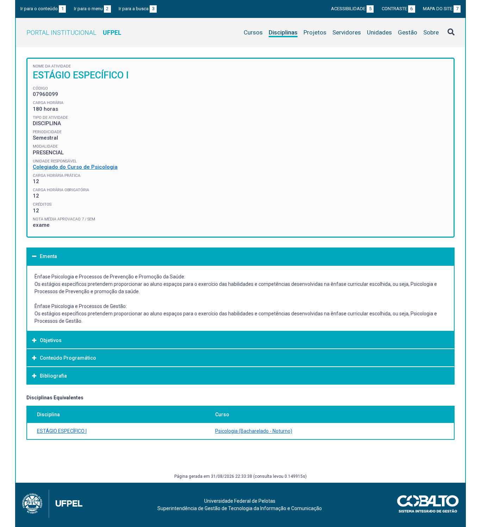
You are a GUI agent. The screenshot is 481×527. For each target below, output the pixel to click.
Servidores (346, 32)
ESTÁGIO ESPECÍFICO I (62, 431)
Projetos (315, 32)
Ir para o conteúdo (42, 8)
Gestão (407, 32)
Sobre (431, 32)
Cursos (253, 32)
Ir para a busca (137, 8)
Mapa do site (440, 8)
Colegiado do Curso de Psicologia (75, 167)
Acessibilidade (351, 8)
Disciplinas (283, 32)
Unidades (379, 32)
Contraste (397, 8)
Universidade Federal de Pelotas (239, 501)
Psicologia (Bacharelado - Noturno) (253, 431)
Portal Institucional (73, 32)
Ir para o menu (91, 8)
